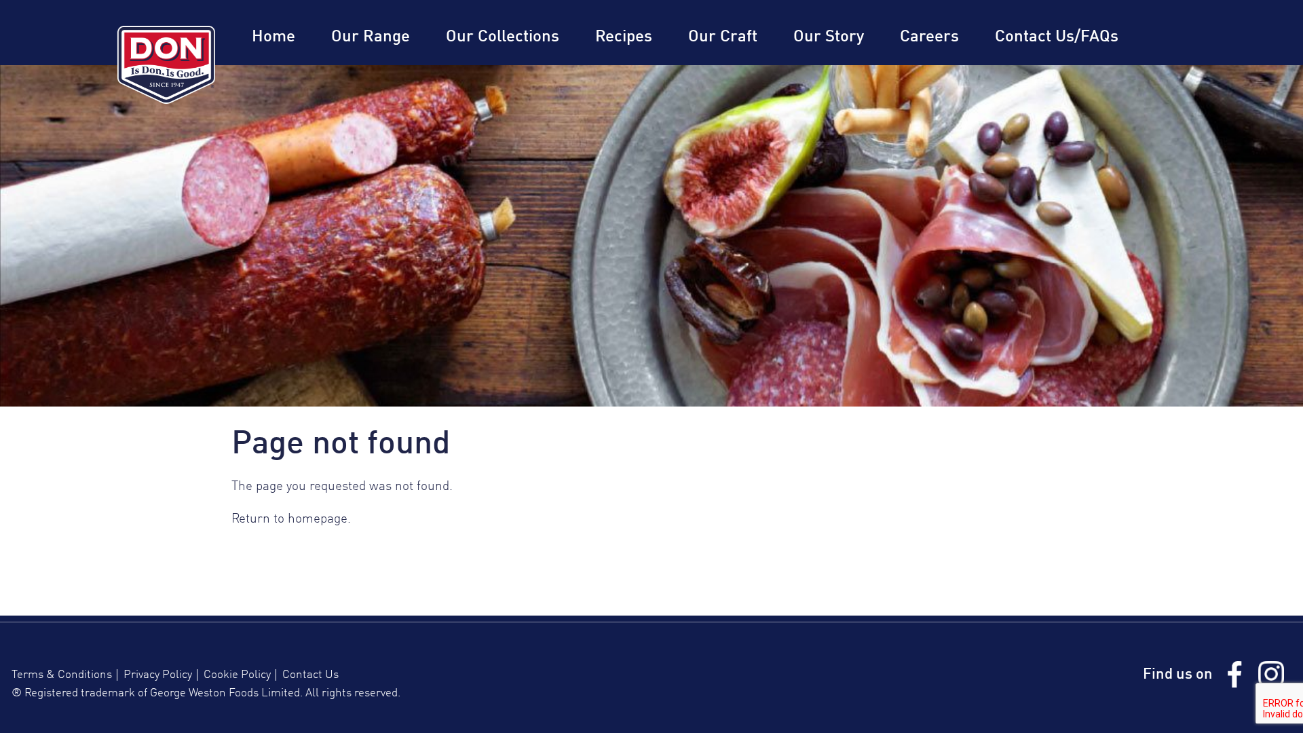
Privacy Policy (158, 675)
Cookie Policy (237, 675)
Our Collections (502, 37)
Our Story (828, 37)
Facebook (1234, 674)
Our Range (370, 37)
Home (273, 37)
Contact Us (310, 675)
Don (166, 65)
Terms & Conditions (62, 675)
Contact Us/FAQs (1056, 37)
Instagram (1271, 674)
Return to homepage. (291, 519)
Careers (929, 37)
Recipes (623, 37)
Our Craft (722, 37)
